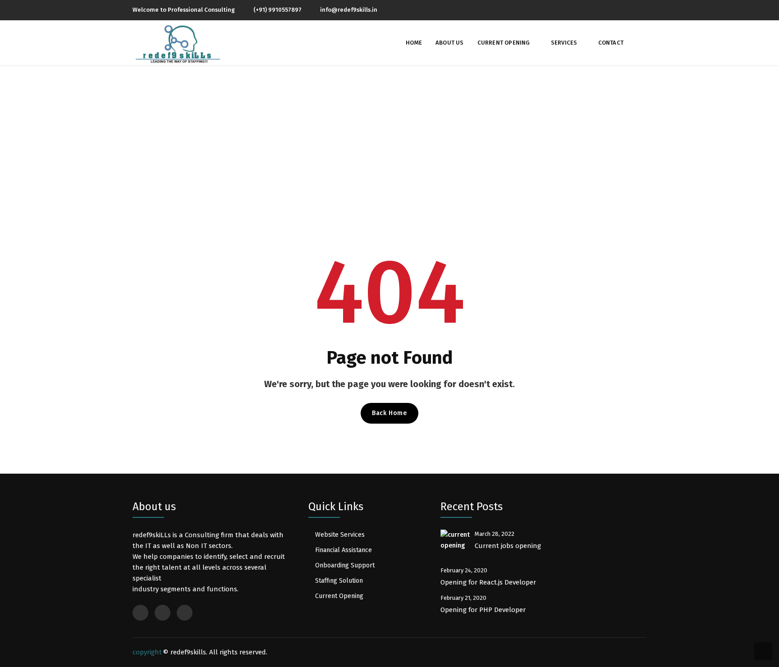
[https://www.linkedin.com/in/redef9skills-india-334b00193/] (644, 9)
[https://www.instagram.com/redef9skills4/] (629, 9)
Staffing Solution (339, 581)
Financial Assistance (343, 550)
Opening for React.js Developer (489, 582)
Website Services (340, 535)
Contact (610, 42)
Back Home (389, 413)
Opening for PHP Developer (483, 610)
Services (564, 42)
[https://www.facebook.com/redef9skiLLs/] (613, 9)
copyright (147, 652)
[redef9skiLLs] (178, 44)
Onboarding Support (345, 565)
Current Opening (503, 42)
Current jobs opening (508, 546)
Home (414, 42)
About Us (449, 42)
